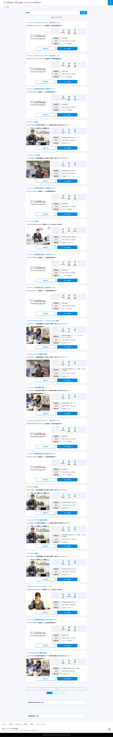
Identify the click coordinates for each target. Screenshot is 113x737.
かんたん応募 (67, 48)
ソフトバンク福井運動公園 (35, 387)
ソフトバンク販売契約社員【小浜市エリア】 (41, 254)
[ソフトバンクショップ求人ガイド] (22, 3)
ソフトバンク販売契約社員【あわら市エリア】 (42, 620)
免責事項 (32, 724)
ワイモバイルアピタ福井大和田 (36, 653)
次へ (56, 688)
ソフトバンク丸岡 (32, 221)
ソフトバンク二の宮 (33, 155)
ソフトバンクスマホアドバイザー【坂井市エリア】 (43, 23)
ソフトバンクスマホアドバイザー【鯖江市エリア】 (43, 421)
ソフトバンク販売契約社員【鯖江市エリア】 (41, 454)
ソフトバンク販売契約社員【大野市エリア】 (41, 188)
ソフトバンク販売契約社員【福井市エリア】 (41, 287)
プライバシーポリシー (41, 724)
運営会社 (11, 724)
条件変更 (83, 12)
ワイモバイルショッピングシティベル (39, 586)
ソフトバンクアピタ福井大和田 (36, 354)
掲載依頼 (25, 724)
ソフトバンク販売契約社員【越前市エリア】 (41, 89)
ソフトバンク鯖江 (32, 553)
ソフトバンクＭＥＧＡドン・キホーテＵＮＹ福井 (42, 321)
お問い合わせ (18, 724)
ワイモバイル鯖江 (32, 122)
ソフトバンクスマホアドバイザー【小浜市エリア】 (43, 56)
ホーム (4, 7)
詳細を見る (45, 48)
